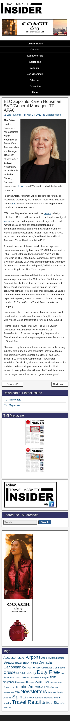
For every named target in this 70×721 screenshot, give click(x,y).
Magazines (8, 692)
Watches (7, 707)
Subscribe (35, 86)
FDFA (53, 677)
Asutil (44, 657)
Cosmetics (59, 667)
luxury (7, 221)
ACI (23, 658)
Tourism (39, 697)
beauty (47, 213)
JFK (15, 687)
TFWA (30, 697)
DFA (19, 672)
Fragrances (20, 682)
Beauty (9, 662)
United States (35, 43)
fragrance (9, 682)
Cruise (9, 672)
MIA (17, 692)
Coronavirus (46, 668)
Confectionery (31, 667)
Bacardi (60, 658)
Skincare (52, 692)
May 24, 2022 (34, 114)
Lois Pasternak (14, 114)
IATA (47, 682)
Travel (21, 186)
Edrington (44, 677)
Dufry (32, 673)
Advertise (35, 80)
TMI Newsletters (12, 399)
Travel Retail (26, 702)
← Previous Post (12, 384)
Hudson (30, 682)
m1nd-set (54, 687)
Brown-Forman (30, 662)
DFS (25, 673)
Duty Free (48, 672)
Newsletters (33, 691)
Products (34, 67)
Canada (35, 49)
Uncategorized (53, 114)
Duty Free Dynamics (30, 678)
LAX (46, 687)
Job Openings (35, 73)
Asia (13, 203)
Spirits (19, 697)
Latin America (35, 55)
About (35, 92)
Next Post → (60, 384)
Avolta (51, 657)
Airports (33, 657)
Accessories (12, 657)
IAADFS (39, 681)
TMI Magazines (12, 405)
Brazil (18, 662)
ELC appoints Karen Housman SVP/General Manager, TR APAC (32, 105)
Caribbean (35, 61)
